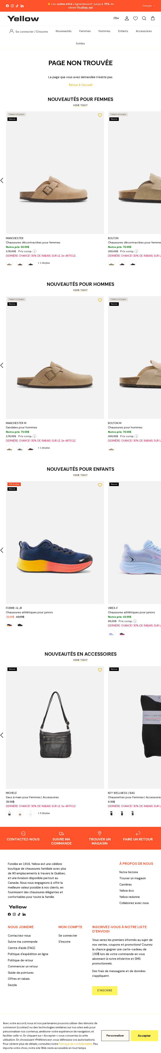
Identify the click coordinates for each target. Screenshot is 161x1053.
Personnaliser (115, 1035)
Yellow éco (126, 891)
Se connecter (68, 936)
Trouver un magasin (132, 878)
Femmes (85, 31)
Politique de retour (20, 960)
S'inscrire (64, 942)
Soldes (80, 43)
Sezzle (12, 985)
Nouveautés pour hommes (80, 284)
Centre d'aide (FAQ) (21, 948)
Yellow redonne (129, 897)
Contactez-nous (19, 936)
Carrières (125, 885)
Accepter (144, 1036)
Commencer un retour (23, 966)
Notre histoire (128, 872)
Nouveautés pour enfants (80, 469)
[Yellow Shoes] (23, 18)
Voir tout (80, 105)
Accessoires (144, 31)
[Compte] (126, 18)
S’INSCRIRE (104, 990)
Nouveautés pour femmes (80, 99)
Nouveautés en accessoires (81, 654)
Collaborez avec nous (134, 903)
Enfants (123, 31)
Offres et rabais (19, 979)
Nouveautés (63, 31)
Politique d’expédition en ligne (28, 954)
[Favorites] (135, 18)
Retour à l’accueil (80, 85)
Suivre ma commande (23, 942)
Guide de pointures (21, 973)
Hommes (104, 31)
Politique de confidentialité (75, 1044)
